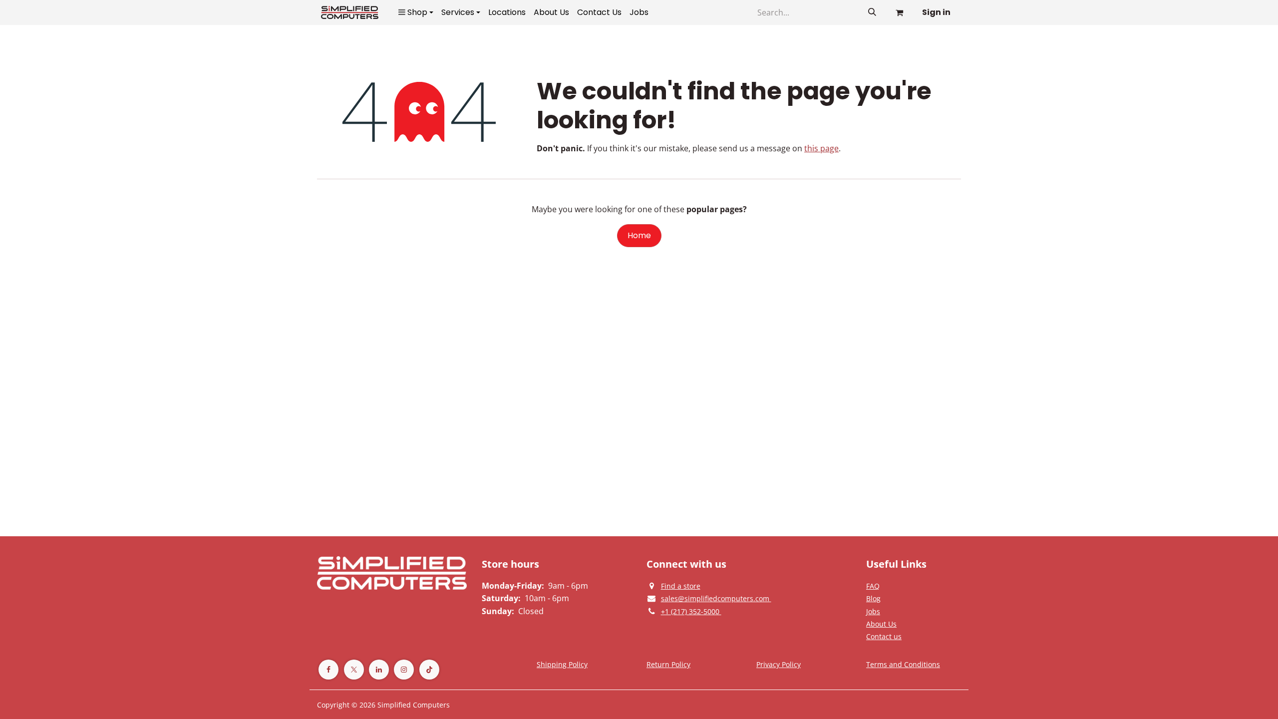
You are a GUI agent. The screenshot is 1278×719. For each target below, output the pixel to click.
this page (821, 148)
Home (639, 235)
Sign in (936, 12)
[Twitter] (354, 670)
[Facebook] (328, 670)
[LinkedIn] (379, 670)
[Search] (872, 12)
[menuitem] (415, 12)
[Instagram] (404, 670)
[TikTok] (429, 670)
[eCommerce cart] (899, 12)
